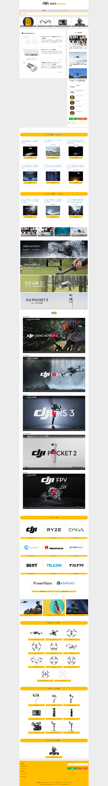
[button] (87, 13)
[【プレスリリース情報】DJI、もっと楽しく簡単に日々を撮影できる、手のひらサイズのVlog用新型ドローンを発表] (30, 210)
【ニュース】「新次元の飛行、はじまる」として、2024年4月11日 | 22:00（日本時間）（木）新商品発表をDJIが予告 (75, 141)
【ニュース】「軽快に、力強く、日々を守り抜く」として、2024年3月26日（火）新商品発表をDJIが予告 (30, 166)
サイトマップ (23, 773)
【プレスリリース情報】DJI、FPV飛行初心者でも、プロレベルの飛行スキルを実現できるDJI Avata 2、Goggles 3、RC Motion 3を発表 (75, 201)
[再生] (24, 351)
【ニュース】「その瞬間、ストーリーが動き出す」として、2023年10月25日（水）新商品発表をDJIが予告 (76, 166)
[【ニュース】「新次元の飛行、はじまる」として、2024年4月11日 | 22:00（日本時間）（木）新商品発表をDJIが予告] (76, 151)
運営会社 (22, 771)
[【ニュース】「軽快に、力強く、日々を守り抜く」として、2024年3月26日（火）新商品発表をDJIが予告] (30, 176)
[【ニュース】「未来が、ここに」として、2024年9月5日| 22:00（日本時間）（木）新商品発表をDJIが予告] (30, 151)
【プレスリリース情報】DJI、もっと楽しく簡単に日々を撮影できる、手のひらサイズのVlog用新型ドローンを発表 (30, 201)
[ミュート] (81, 351)
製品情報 (22, 763)
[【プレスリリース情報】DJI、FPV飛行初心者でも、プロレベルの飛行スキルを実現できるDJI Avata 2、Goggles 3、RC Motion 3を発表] (76, 210)
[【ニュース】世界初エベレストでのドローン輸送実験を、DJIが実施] (53, 151)
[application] (54, 335)
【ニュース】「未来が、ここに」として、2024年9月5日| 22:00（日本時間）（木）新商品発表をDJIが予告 (30, 141)
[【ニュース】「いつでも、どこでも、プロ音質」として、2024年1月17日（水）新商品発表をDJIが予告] (53, 176)
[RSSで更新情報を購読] (82, 119)
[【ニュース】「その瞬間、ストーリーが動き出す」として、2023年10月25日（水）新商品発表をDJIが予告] (76, 176)
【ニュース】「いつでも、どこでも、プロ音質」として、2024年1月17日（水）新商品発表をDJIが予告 (53, 166)
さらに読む (30, 157)
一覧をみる (58, 134)
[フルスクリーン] (83, 351)
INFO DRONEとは (24, 766)
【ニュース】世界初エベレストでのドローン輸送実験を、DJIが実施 (52, 141)
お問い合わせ (23, 776)
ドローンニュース (24, 768)
